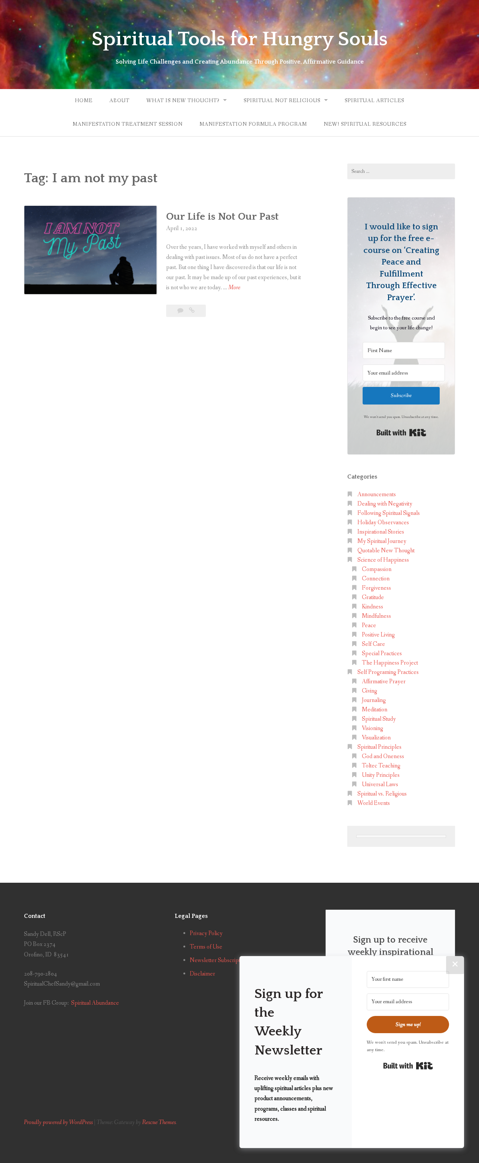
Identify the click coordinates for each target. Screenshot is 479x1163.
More (234, 288)
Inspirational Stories (380, 532)
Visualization (376, 738)
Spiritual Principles (379, 747)
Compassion (376, 569)
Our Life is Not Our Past (222, 216)
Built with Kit (401, 432)
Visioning (372, 728)
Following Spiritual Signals (388, 513)
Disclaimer (202, 974)
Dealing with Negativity (384, 504)
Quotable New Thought (386, 551)
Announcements (376, 494)
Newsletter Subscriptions (220, 960)
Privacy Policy (206, 933)
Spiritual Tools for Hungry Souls (240, 39)
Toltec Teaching (381, 766)
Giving (369, 691)
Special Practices (382, 653)
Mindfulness (376, 616)
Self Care (373, 644)
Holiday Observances (383, 522)
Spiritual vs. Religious (382, 794)
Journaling (374, 700)
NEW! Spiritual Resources (365, 124)
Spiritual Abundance (95, 1003)
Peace (369, 625)
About (119, 100)
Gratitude (373, 597)
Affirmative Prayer (384, 682)
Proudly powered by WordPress (58, 1122)
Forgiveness (376, 588)
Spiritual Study (379, 719)
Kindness (372, 607)
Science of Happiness (383, 560)
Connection (376, 579)
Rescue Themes (159, 1122)
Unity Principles (381, 775)
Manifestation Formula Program (253, 124)
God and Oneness (383, 756)
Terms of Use (206, 947)
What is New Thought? (182, 100)
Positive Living (378, 635)
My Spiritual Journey (381, 541)
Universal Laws (380, 784)
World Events (373, 803)
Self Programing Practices (388, 672)
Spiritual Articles (374, 100)
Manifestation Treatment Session (128, 124)
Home (83, 100)
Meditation (374, 710)
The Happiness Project (390, 663)
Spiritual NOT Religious (282, 100)
